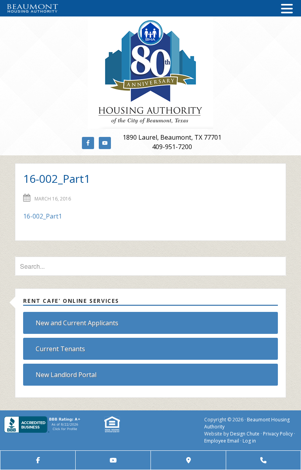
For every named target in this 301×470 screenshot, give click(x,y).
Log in (249, 440)
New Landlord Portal (66, 374)
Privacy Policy (278, 433)
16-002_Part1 (42, 216)
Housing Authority (150, 72)
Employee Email (221, 440)
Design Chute (244, 433)
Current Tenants (60, 348)
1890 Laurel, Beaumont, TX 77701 (172, 137)
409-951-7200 (172, 146)
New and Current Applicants (77, 323)
